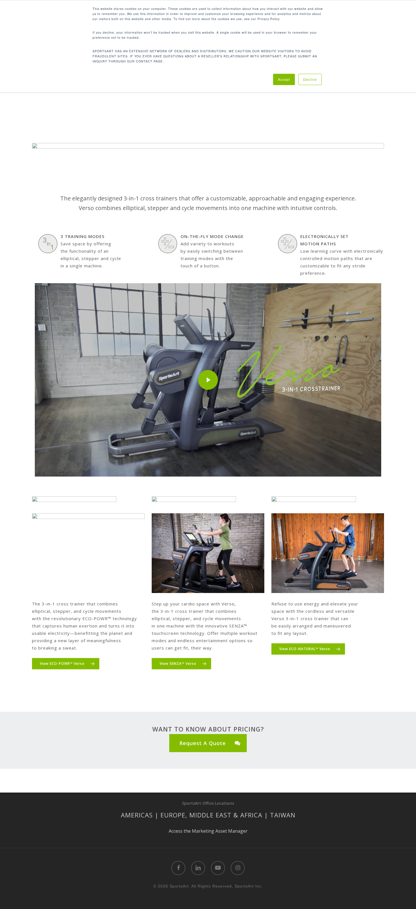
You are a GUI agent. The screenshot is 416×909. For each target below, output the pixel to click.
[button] (65, 663)
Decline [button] (310, 79)
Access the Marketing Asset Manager (208, 831)
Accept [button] (284, 79)
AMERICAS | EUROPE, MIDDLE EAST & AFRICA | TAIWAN (208, 815)
